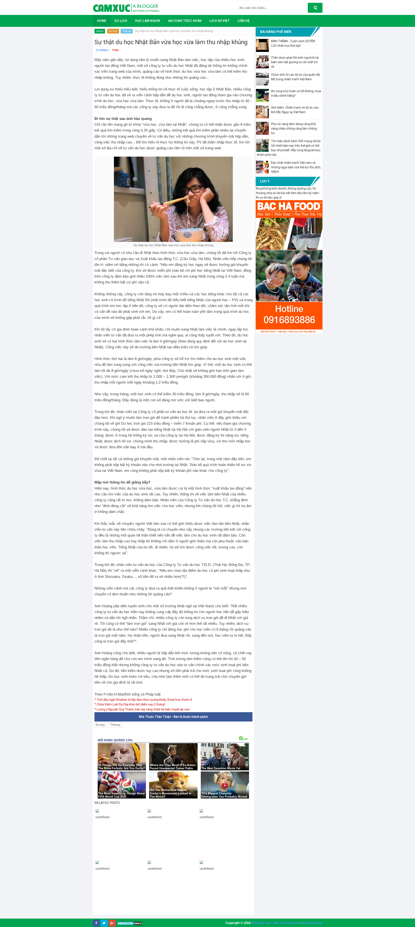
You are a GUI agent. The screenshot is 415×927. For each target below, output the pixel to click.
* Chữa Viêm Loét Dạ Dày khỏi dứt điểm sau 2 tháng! (129, 704)
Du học (113, 31)
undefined (102, 817)
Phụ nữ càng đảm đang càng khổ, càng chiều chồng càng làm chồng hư (294, 128)
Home (99, 31)
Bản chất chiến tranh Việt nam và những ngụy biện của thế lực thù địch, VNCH (296, 167)
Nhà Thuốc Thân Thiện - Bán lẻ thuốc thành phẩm (173, 716)
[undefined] (120, 810)
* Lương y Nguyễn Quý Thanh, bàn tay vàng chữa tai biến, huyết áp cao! (142, 709)
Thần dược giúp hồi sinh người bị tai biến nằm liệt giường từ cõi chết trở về (295, 62)
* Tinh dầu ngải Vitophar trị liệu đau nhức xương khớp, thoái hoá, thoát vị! (143, 699)
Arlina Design (312, 923)
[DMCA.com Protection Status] (130, 923)
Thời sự (126, 31)
